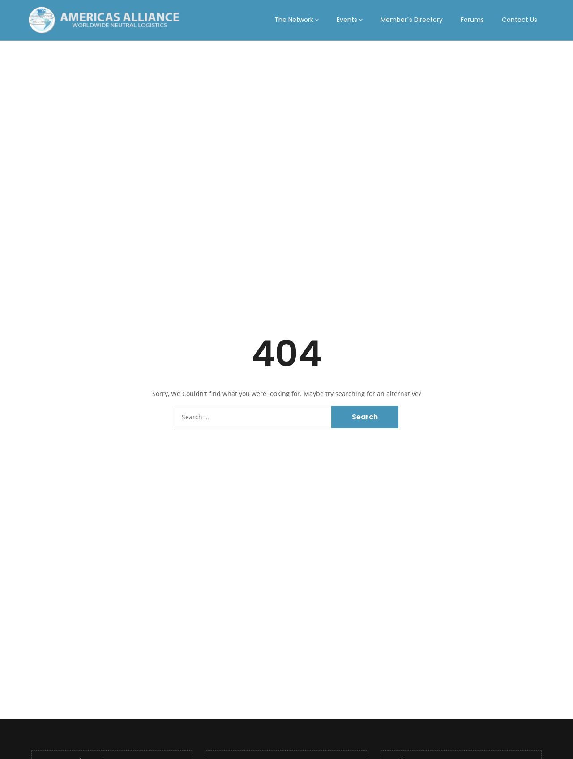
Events (347, 19)
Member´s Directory (412, 19)
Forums (472, 19)
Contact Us (519, 19)
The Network (293, 19)
